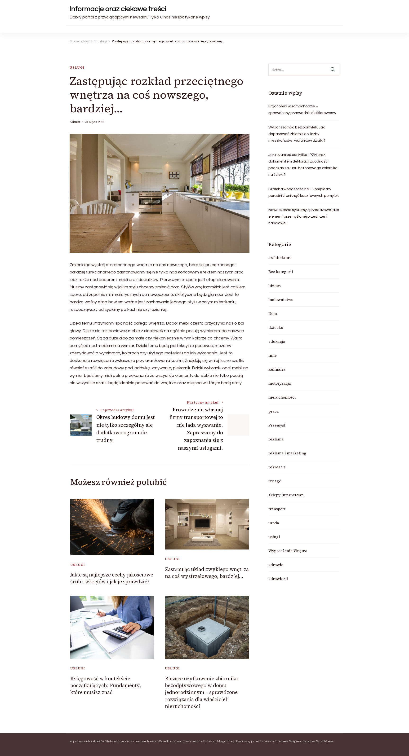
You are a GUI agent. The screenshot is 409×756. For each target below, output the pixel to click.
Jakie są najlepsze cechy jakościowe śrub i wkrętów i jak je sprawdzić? (111, 578)
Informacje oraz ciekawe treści (118, 9)
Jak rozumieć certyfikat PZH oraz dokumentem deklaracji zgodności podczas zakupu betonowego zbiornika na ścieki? (303, 164)
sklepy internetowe (286, 494)
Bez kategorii (280, 271)
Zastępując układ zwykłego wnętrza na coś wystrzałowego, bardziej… (207, 573)
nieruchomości (282, 397)
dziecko (275, 327)
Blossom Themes (274, 741)
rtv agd (274, 480)
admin (75, 122)
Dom (272, 313)
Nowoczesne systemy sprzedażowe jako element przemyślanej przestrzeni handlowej (303, 216)
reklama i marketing (287, 453)
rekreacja (277, 467)
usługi (77, 68)
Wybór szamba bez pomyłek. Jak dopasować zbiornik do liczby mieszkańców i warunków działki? (296, 133)
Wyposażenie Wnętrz (287, 550)
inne (272, 355)
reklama (276, 439)
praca (273, 411)
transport (276, 508)
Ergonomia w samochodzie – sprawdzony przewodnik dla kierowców (302, 109)
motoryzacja (279, 383)
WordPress (324, 741)
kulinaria (276, 369)
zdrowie (275, 564)
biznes (274, 285)
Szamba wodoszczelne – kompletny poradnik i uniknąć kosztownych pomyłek (303, 192)
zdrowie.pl (278, 578)
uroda (273, 522)
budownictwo (280, 299)
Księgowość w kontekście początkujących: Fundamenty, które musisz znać (105, 685)
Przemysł (276, 425)
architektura (280, 257)
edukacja (276, 341)
